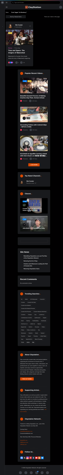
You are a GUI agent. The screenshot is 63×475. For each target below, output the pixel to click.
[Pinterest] (30, 458)
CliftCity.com (23, 444)
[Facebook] (21, 458)
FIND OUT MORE (27, 379)
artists (26, 299)
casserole (42, 299)
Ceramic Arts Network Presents (28, 308)
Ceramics (23, 314)
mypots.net (23, 327)
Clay (35, 314)
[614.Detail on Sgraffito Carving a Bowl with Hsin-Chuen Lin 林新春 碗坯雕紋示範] (34, 143)
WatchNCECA (29, 339)
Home (7, 12)
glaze (22, 320)
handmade (43, 320)
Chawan (30, 314)
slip (39, 330)
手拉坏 (22, 342)
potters (43, 327)
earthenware (37, 317)
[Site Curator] (10, 26)
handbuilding (35, 320)
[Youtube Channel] (36, 458)
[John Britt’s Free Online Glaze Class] (34, 223)
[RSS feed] (39, 458)
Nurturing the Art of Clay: (31, 261)
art (21, 299)
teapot (29, 336)
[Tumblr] (33, 458)
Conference (41, 314)
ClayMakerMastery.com (26, 431)
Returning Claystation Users (31, 268)
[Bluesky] (42, 458)
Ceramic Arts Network (26, 305)
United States (43, 336)
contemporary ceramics (26, 317)
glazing (28, 320)
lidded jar (32, 323)
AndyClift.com (23, 440)
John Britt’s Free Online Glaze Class (34, 228)
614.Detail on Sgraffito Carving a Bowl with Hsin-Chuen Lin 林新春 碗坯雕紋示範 (33, 156)
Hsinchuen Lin (24, 323)
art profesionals (33, 299)
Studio (36, 333)
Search (46, 241)
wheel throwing (38, 339)
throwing (35, 336)
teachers (23, 336)
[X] (24, 458)
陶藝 (33, 342)
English (44, 317)
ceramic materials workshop (40, 311)
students (30, 333)
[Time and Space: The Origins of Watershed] (19, 37)
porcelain (37, 327)
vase (22, 339)
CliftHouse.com (24, 442)
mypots (39, 323)
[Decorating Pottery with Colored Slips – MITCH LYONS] (34, 114)
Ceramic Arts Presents (26, 311)
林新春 (28, 342)
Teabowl (42, 333)
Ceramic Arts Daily (31, 302)
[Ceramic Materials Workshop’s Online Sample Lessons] (34, 206)
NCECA (30, 327)
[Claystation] (33, 7)
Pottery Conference (31, 330)
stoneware (23, 333)
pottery (22, 330)
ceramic (23, 302)
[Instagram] (27, 458)
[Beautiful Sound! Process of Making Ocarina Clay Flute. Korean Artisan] (34, 85)
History (10, 48)
